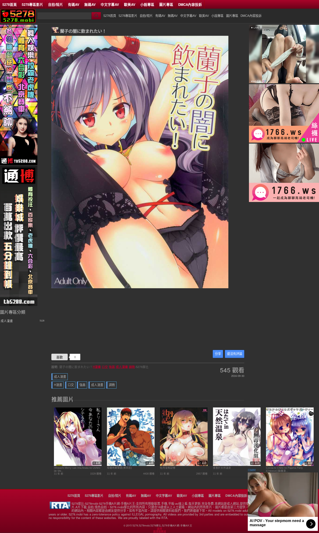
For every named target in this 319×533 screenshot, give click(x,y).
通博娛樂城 (159, 531)
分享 (218, 354)
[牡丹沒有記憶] (184, 465)
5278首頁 (9, 4)
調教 (132, 367)
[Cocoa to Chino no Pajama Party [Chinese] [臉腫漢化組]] (290, 465)
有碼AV (73, 4)
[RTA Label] (60, 507)
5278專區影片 (32, 4)
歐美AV (129, 4)
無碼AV (90, 4)
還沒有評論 (234, 354)
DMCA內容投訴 (190, 4)
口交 (105, 367)
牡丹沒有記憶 (167, 467)
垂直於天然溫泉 (222, 467)
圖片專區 (166, 4)
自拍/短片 (55, 4)
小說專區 (147, 4)
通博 (159, 528)
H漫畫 (97, 367)
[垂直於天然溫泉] (237, 465)
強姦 (112, 367)
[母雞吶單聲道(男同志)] (131, 465)
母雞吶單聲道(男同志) (119, 467)
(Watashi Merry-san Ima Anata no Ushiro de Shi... (77, 469)
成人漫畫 (122, 367)
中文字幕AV (110, 4)
